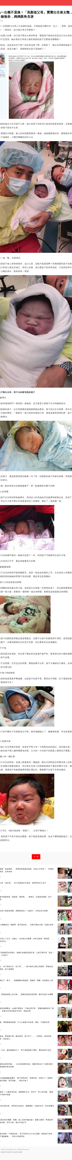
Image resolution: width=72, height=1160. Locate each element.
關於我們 (3, 1152)
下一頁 (36, 856)
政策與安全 (10, 1152)
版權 (21, 1152)
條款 (15, 1152)
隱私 (17, 1152)
